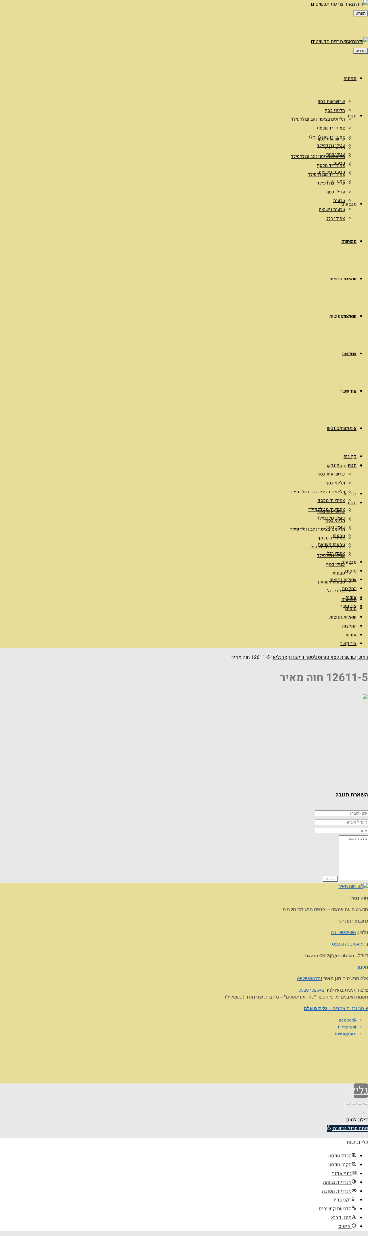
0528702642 (311, 990)
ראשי (362, 657)
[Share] (360, 1103)
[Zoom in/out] (348, 1103)
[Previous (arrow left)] (365, 1112)
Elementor (359, 1075)
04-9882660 (343, 932)
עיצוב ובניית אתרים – (336, 1008)
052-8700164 (346, 944)
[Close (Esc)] (365, 1103)
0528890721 (309, 978)
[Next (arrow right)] (360, 1112)
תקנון (363, 967)
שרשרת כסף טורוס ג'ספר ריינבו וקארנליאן (313, 657)
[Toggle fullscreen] (354, 1103)
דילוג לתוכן (356, 1119)
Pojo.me (326, 1057)
